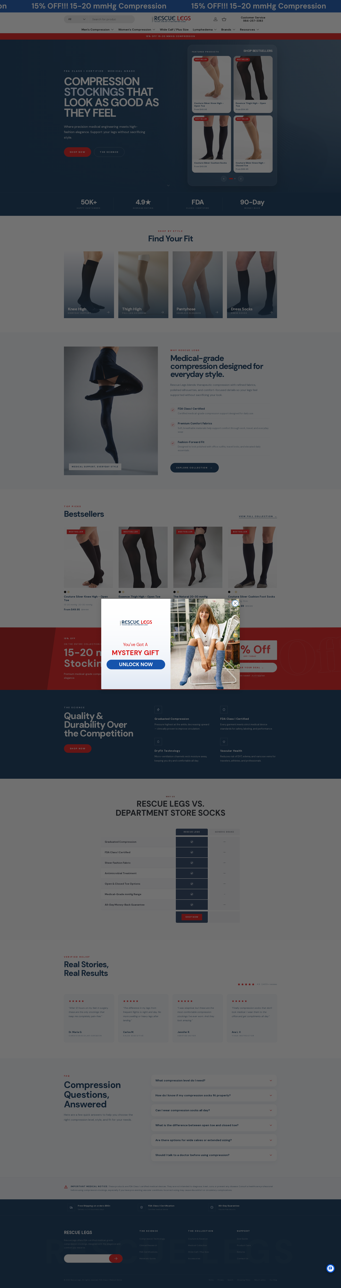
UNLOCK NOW (136, 664)
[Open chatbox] (330, 1268)
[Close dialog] (235, 603)
